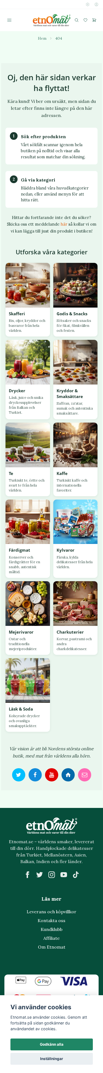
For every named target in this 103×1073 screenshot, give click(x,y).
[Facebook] (27, 874)
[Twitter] (39, 874)
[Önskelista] (85, 20)
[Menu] (9, 20)
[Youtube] (63, 874)
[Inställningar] (87, 4)
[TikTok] (76, 874)
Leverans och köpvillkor (51, 911)
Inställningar (51, 1058)
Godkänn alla (51, 1044)
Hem (42, 38)
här (64, 224)
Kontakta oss (51, 920)
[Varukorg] (94, 20)
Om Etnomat (51, 947)
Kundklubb (51, 929)
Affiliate (51, 938)
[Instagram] (51, 874)
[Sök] (76, 20)
